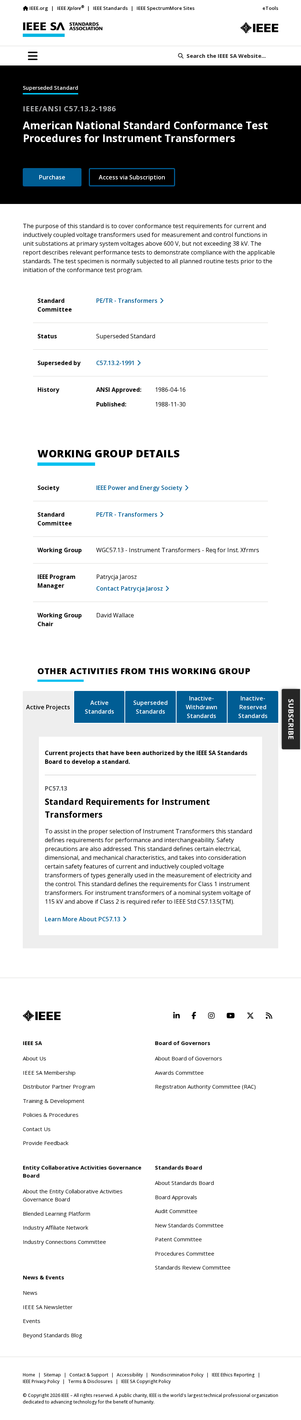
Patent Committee (178, 1239)
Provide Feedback (45, 1142)
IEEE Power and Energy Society (139, 488)
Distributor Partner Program (59, 1086)
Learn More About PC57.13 (82, 919)
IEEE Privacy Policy (41, 1381)
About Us (34, 1058)
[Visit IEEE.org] (259, 27)
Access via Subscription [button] (132, 177)
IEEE (70, 7)
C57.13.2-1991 (115, 363)
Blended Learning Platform (56, 1213)
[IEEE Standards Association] (62, 29)
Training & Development (53, 1100)
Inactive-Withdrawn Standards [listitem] (201, 707)
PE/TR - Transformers (126, 301)
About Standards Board (184, 1182)
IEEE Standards (110, 8)
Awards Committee (179, 1072)
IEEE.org (38, 8)
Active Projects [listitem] (48, 707)
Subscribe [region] (291, 719)
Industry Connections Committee (64, 1241)
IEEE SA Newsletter (48, 1307)
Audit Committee (176, 1211)
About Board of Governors (188, 1058)
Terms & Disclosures (90, 1381)
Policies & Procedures (51, 1114)
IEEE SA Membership (49, 1072)
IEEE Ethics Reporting (233, 1375)
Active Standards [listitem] (99, 707)
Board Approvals (176, 1197)
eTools (270, 8)
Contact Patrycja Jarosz (129, 588)
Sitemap (52, 1375)
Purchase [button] (52, 177)
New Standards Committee (189, 1225)
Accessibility (130, 1375)
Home (29, 1375)
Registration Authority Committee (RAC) (205, 1086)
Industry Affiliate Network (55, 1227)
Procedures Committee (184, 1253)
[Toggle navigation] (33, 56)
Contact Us (37, 1129)
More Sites (182, 8)
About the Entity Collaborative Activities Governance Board (73, 1195)
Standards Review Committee (193, 1267)
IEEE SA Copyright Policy (146, 1381)
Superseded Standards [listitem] (150, 707)
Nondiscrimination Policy (177, 1375)
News (30, 1292)
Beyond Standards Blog (52, 1335)
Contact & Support (88, 1375)
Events (31, 1320)
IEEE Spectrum (153, 8)
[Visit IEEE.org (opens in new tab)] (42, 1015)
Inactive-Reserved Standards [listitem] (253, 707)
